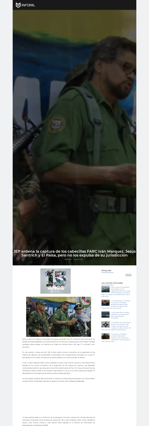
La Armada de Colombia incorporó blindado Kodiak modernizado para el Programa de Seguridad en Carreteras (115, 304)
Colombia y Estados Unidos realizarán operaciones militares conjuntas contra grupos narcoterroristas (116, 337)
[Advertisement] (58, 402)
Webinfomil (68, 259)
